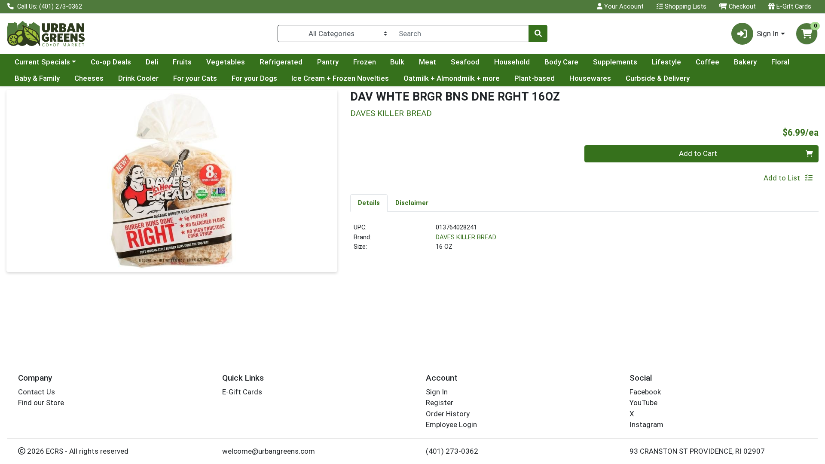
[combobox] (461, 33)
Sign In (437, 392)
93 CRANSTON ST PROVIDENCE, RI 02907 (697, 451)
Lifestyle (666, 62)
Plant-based (534, 78)
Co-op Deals (111, 62)
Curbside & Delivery (658, 78)
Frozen (364, 62)
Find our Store (41, 402)
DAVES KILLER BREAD (466, 237)
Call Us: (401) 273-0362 (48, 6)
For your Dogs (254, 78)
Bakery (745, 62)
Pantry (328, 62)
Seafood (465, 62)
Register (439, 402)
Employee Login (451, 424)
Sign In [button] (768, 33)
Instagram (646, 424)
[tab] (369, 202)
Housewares (590, 78)
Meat (427, 62)
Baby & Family (37, 78)
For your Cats (195, 78)
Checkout (741, 6)
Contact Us (36, 392)
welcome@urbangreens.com (268, 451)
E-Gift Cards (793, 6)
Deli (152, 62)
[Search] (538, 33)
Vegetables (225, 62)
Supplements (615, 62)
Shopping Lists (684, 6)
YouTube (643, 402)
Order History (448, 413)
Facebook (645, 392)
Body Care (561, 62)
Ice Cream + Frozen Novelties (340, 78)
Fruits (182, 62)
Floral (780, 62)
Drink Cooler (138, 78)
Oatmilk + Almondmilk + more (451, 78)
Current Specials (42, 62)
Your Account (623, 6)
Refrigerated (281, 62)
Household (512, 62)
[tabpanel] (584, 240)
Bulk (397, 62)
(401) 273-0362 (452, 451)
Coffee (707, 62)
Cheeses (89, 78)
